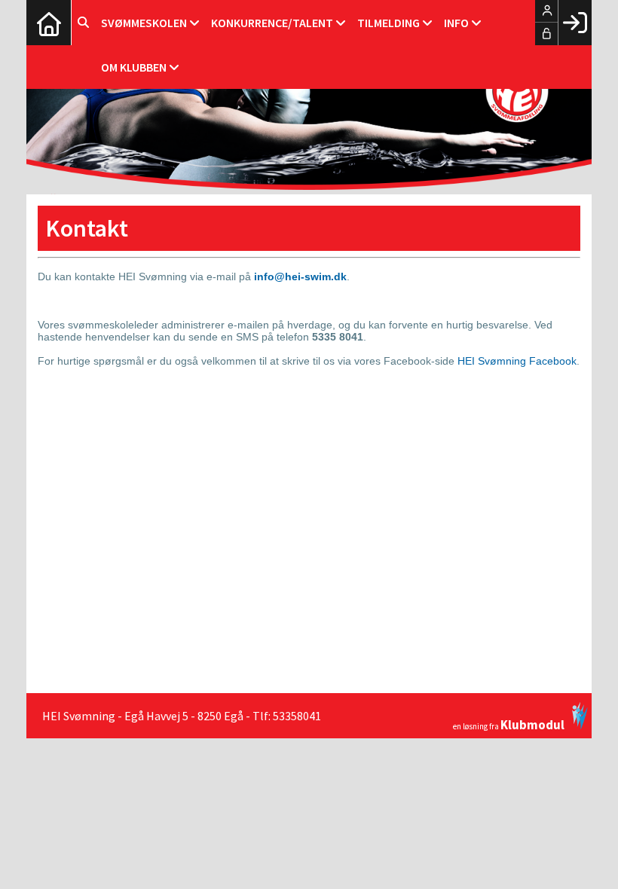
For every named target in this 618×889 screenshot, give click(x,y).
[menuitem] (49, 22)
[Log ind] (575, 22)
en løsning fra (508, 723)
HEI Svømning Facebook (517, 361)
